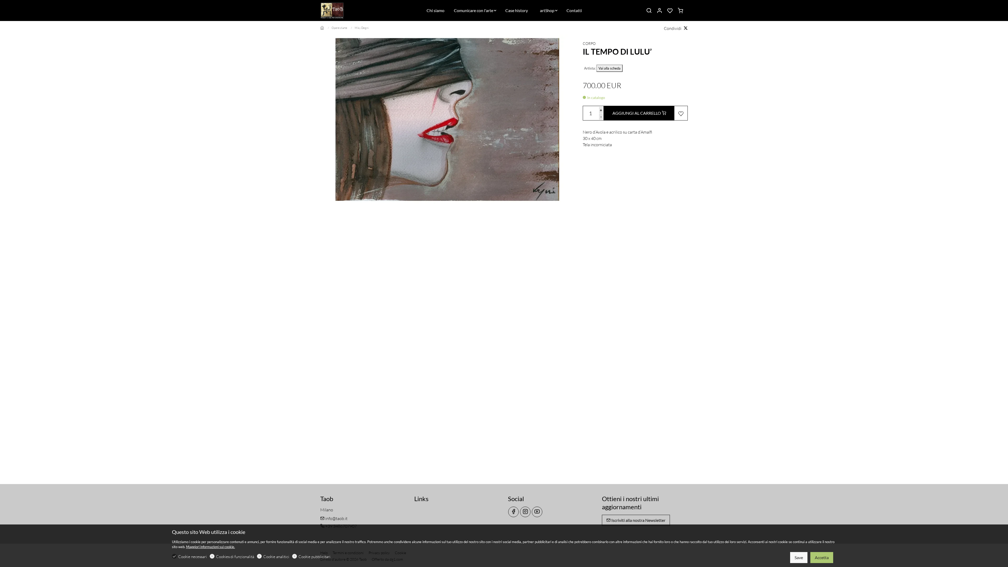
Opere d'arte (339, 28)
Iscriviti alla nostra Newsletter (638, 520)
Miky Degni (362, 28)
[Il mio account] (659, 10)
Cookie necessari (192, 556)
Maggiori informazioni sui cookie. (210, 547)
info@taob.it (336, 518)
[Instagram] (525, 512)
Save (799, 557)
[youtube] (537, 512)
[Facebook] (513, 512)
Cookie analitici (276, 556)
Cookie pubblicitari (314, 556)
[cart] (680, 10)
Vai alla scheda (609, 68)
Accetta (822, 557)
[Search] (649, 10)
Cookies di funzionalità (235, 556)
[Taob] (342, 10)
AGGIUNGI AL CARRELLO (637, 113)
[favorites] (670, 10)
